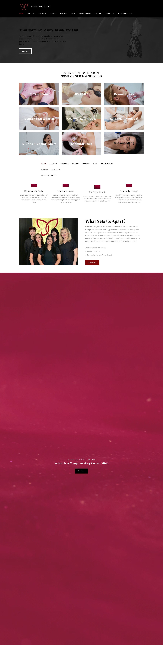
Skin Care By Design (41, 6)
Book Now (25, 51)
